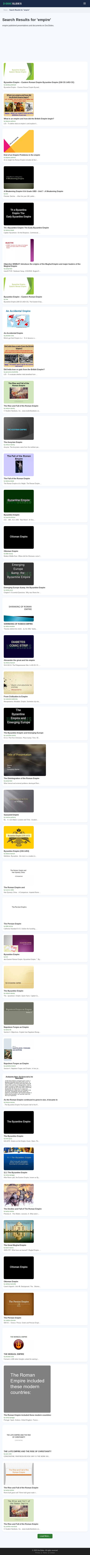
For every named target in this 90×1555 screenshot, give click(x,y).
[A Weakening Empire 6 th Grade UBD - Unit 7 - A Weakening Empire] (19, 177)
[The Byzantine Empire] (19, 977)
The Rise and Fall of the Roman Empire (21, 406)
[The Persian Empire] (19, 910)
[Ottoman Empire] (19, 537)
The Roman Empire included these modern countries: (27, 1415)
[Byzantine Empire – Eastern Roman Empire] (19, 285)
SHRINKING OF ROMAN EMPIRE (18, 624)
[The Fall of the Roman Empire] (19, 464)
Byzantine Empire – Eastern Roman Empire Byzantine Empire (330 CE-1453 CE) (39, 82)
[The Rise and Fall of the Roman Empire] (19, 392)
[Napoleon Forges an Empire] (19, 1013)
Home (6, 10)
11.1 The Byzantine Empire (15, 1173)
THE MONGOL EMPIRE (14, 1354)
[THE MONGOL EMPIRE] (19, 1340)
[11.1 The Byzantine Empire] (19, 1159)
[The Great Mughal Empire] (19, 1231)
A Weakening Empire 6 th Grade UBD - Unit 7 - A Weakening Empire (33, 191)
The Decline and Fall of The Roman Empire (23, 1209)
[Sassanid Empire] (19, 801)
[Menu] (84, 3)
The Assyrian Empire (13, 442)
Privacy (37, 1553)
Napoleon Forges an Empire (16, 1027)
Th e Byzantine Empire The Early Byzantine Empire (26, 228)
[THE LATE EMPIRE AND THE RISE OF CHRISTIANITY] (19, 1437)
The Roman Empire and (14, 887)
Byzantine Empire (11, 515)
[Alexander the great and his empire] (19, 646)
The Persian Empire (12, 924)
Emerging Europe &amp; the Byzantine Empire (24, 588)
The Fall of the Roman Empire (17, 479)
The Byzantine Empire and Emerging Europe (23, 733)
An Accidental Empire (13, 333)
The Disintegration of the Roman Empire (21, 778)
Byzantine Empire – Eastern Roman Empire (23, 297)
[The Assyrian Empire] (19, 428)
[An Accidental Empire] (19, 319)
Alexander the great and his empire (19, 660)
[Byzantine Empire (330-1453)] (19, 837)
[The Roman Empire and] (19, 873)
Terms (45, 1553)
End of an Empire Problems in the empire (22, 155)
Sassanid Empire (11, 815)
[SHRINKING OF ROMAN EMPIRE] (19, 610)
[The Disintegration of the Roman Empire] (25, 760)
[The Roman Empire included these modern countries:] (27, 1389)
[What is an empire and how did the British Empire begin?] (19, 105)
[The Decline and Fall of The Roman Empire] (19, 1195)
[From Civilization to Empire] (19, 682)
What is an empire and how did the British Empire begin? (29, 119)
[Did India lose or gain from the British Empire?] (19, 355)
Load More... (45, 1536)
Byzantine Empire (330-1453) (16, 851)
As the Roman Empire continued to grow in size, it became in (31, 1100)
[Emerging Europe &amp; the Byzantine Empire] (19, 574)
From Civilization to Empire (16, 697)
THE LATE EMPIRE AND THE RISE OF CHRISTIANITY (27, 1451)
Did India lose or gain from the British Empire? (24, 369)
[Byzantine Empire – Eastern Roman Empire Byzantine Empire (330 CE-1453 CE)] (19, 71)
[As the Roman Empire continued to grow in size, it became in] (19, 1086)
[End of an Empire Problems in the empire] (19, 141)
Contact (52, 1553)
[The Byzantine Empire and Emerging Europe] (19, 719)
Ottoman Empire (11, 551)
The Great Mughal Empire (15, 1245)
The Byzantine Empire (13, 991)
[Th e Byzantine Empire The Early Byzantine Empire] (19, 214)
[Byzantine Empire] (19, 501)
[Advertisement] (45, 45)
